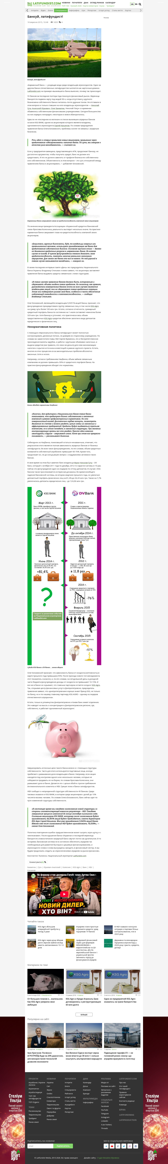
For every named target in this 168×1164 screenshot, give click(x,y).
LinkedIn (104, 1121)
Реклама (106, 1078)
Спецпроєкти (61, 10)
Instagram (105, 1117)
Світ (48, 1086)
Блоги (50, 10)
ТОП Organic (34, 1102)
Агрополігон (34, 1088)
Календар (87, 1082)
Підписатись (63, 1146)
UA (132, 4)
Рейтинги (69, 1093)
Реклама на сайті (108, 1086)
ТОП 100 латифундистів (35, 1097)
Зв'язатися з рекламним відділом (106, 1092)
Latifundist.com (34, 91)
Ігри (83, 10)
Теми (31, 1107)
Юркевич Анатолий (52, 867)
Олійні (49, 1093)
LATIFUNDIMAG (126, 1115)
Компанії (87, 1090)
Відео (43, 10)
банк (85, 867)
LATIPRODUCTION (128, 1120)
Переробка (51, 1112)
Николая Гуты (86, 462)
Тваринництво (35, 1115)
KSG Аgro (76, 867)
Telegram (105, 1113)
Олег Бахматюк (58, 108)
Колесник (67, 867)
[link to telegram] (106, 1146)
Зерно (49, 1090)
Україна (50, 1082)
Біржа (122, 1109)
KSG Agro (95, 306)
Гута (39, 867)
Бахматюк (31, 867)
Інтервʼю (39, 1049)
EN (136, 4)
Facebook (105, 1106)
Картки (128, 10)
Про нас (122, 1082)
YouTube (104, 1110)
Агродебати (70, 1104)
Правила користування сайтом (125, 1094)
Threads (104, 1128)
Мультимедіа (90, 1098)
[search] (140, 4)
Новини (80, 995)
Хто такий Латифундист (124, 1087)
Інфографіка (74, 10)
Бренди (86, 1093)
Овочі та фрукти (54, 1108)
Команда (123, 1104)
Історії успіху (104, 10)
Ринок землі (34, 1122)
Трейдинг (33, 1118)
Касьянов (31, 870)
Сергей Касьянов (61, 125)
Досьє (85, 1086)
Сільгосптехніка (53, 1097)
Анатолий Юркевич (41, 108)
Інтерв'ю (34, 10)
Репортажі (92, 10)
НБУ (90, 867)
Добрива (50, 1116)
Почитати (70, 1078)
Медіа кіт (105, 1082)
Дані (85, 1078)
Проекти (33, 1078)
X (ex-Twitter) (106, 1124)
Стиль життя (117, 10)
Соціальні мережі (106, 1101)
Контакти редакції (127, 1101)
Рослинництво (35, 1111)
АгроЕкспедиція (35, 1092)
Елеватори (51, 1101)
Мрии (76, 462)
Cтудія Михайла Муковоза (108, 1158)
